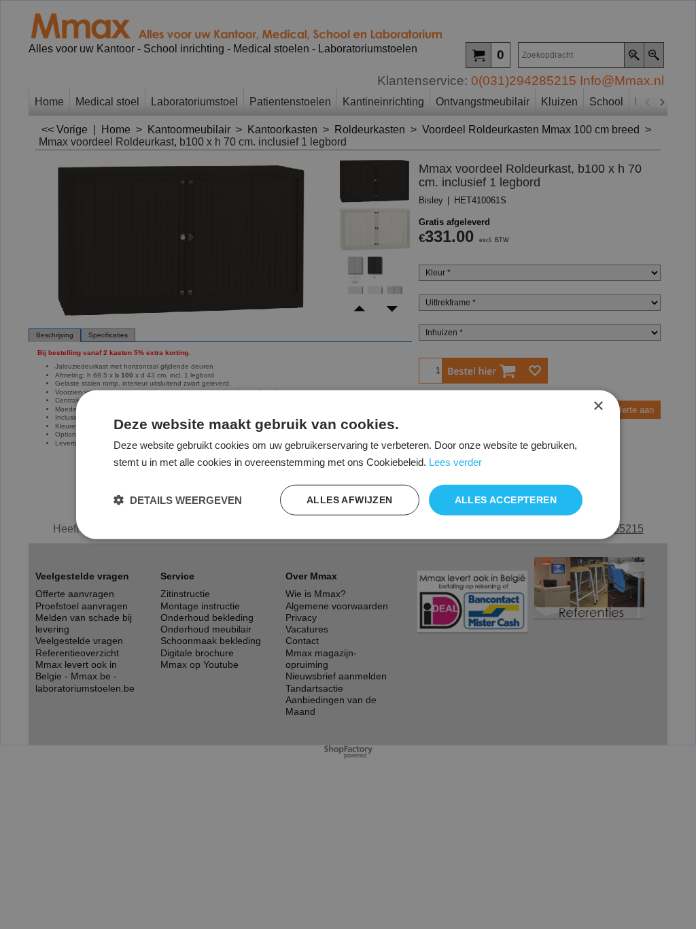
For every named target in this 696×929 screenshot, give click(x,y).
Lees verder (455, 462)
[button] (178, 499)
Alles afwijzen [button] (350, 499)
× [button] (598, 406)
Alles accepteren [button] (506, 499)
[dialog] (348, 464)
